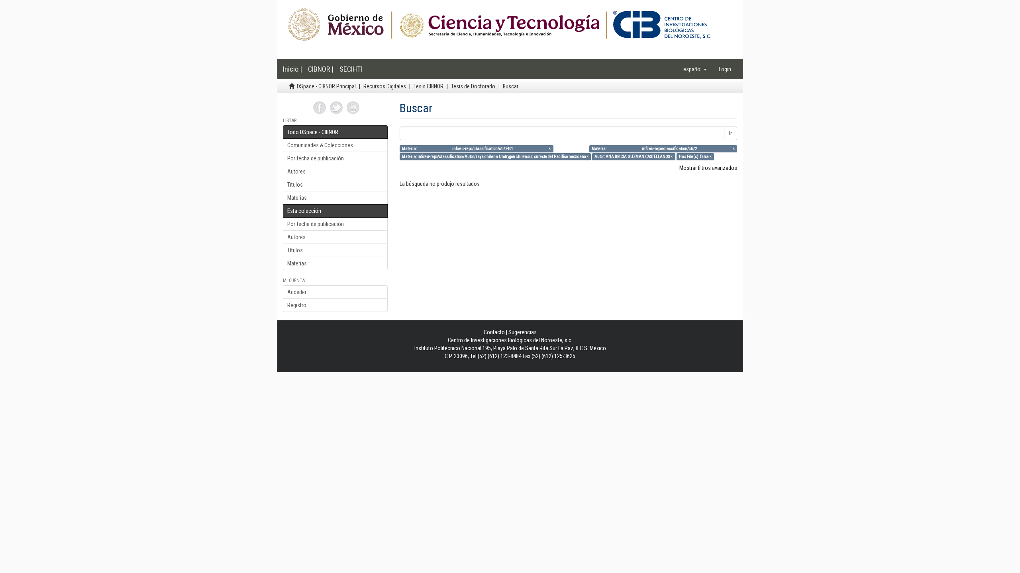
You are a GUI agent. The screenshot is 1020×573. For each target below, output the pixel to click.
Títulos (295, 184)
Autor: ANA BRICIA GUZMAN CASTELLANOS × (633, 156)
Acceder (296, 292)
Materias (297, 198)
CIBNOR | (320, 69)
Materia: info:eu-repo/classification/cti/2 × (663, 148)
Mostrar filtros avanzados (708, 168)
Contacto (494, 332)
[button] (695, 69)
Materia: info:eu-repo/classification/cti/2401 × (476, 148)
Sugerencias (522, 332)
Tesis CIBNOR (428, 86)
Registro (296, 305)
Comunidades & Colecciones (320, 145)
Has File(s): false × (695, 156)
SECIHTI (350, 69)
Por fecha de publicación (315, 158)
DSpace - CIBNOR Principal (326, 86)
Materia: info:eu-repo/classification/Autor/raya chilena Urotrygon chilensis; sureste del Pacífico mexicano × (495, 156)
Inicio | (292, 69)
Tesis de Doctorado (473, 86)
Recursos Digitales (384, 86)
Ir (730, 133)
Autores (296, 171)
